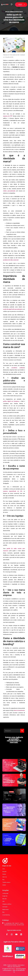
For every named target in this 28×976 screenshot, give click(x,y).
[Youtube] (16, 934)
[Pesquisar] (22, 731)
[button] (12, 4)
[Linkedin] (21, 934)
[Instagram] (12, 934)
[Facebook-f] (7, 934)
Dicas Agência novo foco (14, 12)
